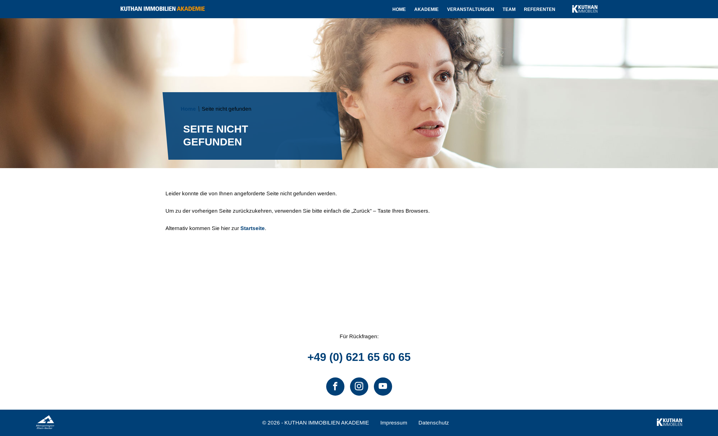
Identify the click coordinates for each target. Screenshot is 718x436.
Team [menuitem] (509, 9)
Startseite (252, 228)
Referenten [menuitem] (539, 9)
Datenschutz (433, 423)
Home (188, 109)
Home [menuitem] (399, 9)
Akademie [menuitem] (426, 9)
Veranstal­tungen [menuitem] (470, 9)
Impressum (393, 423)
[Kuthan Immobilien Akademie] (163, 9)
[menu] (469, 9)
